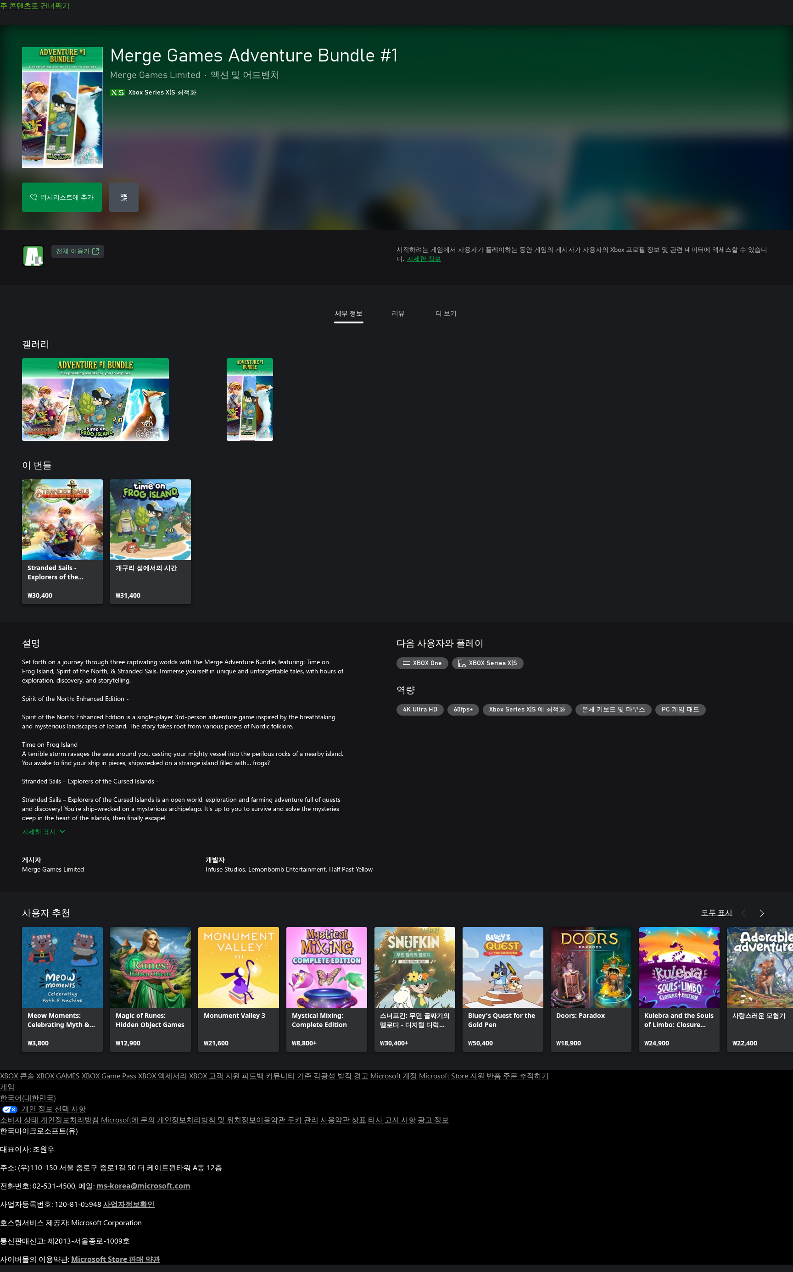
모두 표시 (716, 912)
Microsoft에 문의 (128, 1119)
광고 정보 (433, 1119)
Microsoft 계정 (393, 1075)
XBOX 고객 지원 (214, 1075)
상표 (359, 1119)
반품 (493, 1075)
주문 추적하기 (526, 1075)
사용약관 (335, 1119)
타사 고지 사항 (392, 1119)
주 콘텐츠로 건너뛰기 (35, 5)
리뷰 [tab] (398, 313)
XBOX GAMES (58, 1075)
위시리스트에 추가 (67, 197)
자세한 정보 (424, 258)
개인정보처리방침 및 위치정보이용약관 (221, 1119)
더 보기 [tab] (446, 313)
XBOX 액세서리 (162, 1075)
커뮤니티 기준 (289, 1075)
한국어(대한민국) (28, 1097)
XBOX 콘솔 (17, 1075)
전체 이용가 (73, 251)
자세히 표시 (39, 831)
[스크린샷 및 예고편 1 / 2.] (95, 399)
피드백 (253, 1075)
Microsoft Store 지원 (452, 1075)
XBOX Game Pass (109, 1075)
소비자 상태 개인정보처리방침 (49, 1119)
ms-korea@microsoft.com (143, 1186)
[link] (62, 541)
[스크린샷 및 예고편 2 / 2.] (249, 399)
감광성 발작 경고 (341, 1075)
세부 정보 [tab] (349, 313)
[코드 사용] (124, 197)
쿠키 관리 (302, 1119)
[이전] (743, 913)
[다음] (762, 913)
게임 (7, 1086)
